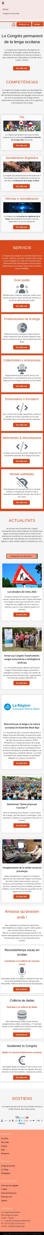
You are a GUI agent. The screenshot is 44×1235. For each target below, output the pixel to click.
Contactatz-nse (21, 1035)
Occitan (37, 24)
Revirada (5, 1142)
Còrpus (4, 1146)
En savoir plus (21, 615)
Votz (3, 1150)
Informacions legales (9, 1185)
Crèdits (4, 1189)
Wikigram (5, 1153)
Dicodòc (4, 1138)
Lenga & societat (8, 1166)
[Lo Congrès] (22, 24)
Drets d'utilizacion (8, 1193)
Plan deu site (6, 1197)
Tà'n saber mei (21, 1077)
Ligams (4, 1200)
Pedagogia (5, 1173)
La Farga (4, 1169)
